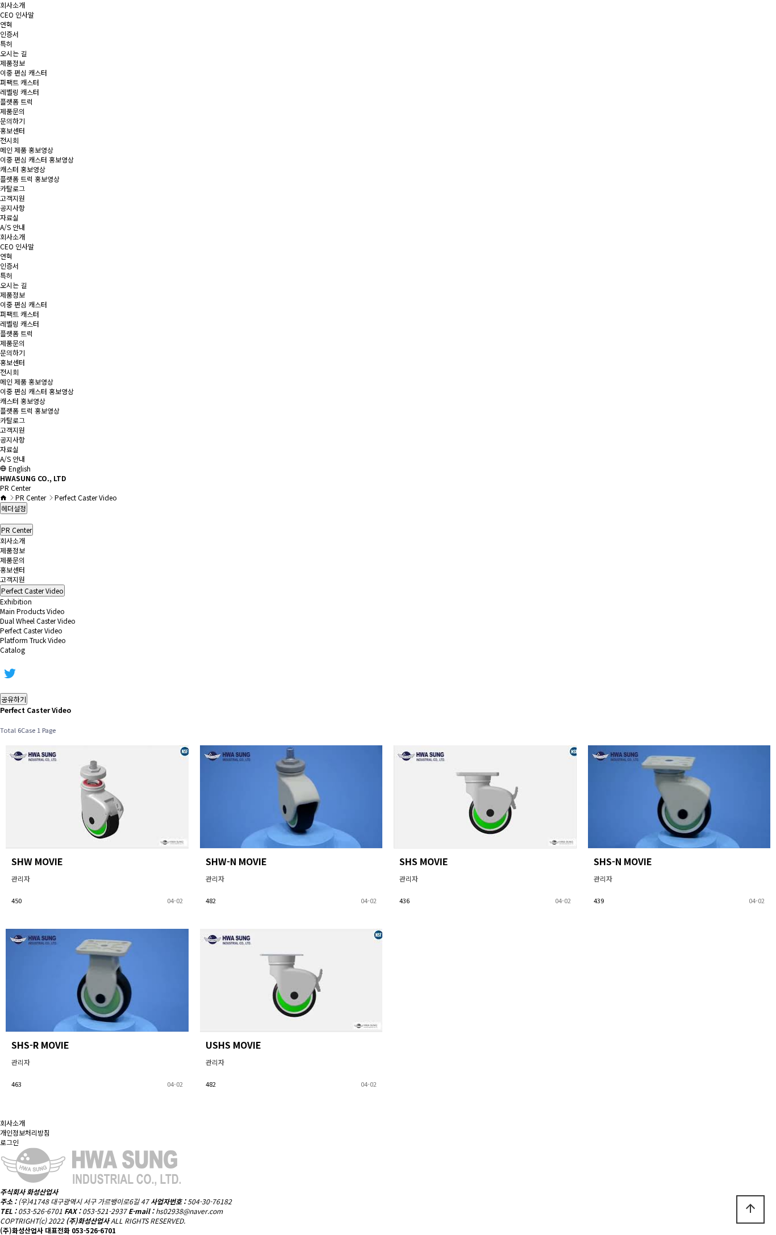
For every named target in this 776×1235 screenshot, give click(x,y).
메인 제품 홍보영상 (26, 150)
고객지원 (12, 198)
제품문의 (12, 111)
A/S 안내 (12, 227)
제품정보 (12, 63)
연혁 (6, 24)
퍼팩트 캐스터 (19, 82)
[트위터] (9, 672)
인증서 (9, 34)
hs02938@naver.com (189, 1211)
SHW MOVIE (37, 861)
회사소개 (12, 5)
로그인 (9, 1142)
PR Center (16, 530)
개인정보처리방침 (25, 1132)
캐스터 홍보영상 (22, 169)
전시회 (9, 140)
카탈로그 (12, 188)
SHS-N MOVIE (623, 861)
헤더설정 (13, 508)
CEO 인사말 (17, 14)
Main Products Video (32, 611)
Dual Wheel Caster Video (38, 620)
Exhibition (16, 601)
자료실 (9, 217)
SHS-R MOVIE (40, 1045)
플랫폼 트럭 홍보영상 (30, 178)
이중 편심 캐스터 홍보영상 (37, 159)
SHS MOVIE (423, 861)
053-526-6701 (40, 1211)
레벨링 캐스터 (19, 92)
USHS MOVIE (233, 1045)
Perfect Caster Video (31, 630)
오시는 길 (13, 53)
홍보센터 (12, 130)
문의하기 (12, 121)
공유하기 (13, 699)
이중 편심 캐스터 (23, 72)
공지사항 (12, 207)
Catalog (12, 649)
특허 (6, 43)
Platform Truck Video (33, 640)
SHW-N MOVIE (236, 861)
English (19, 468)
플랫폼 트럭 (16, 101)
